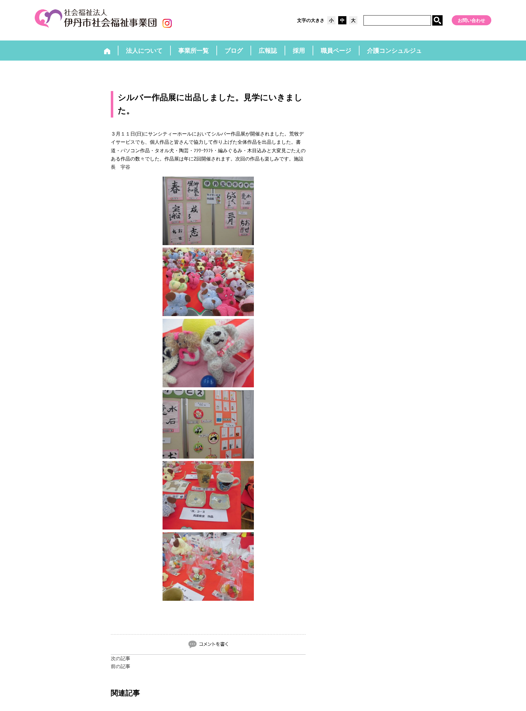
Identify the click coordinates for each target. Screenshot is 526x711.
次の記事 (120, 658)
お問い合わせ (471, 20)
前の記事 (120, 666)
